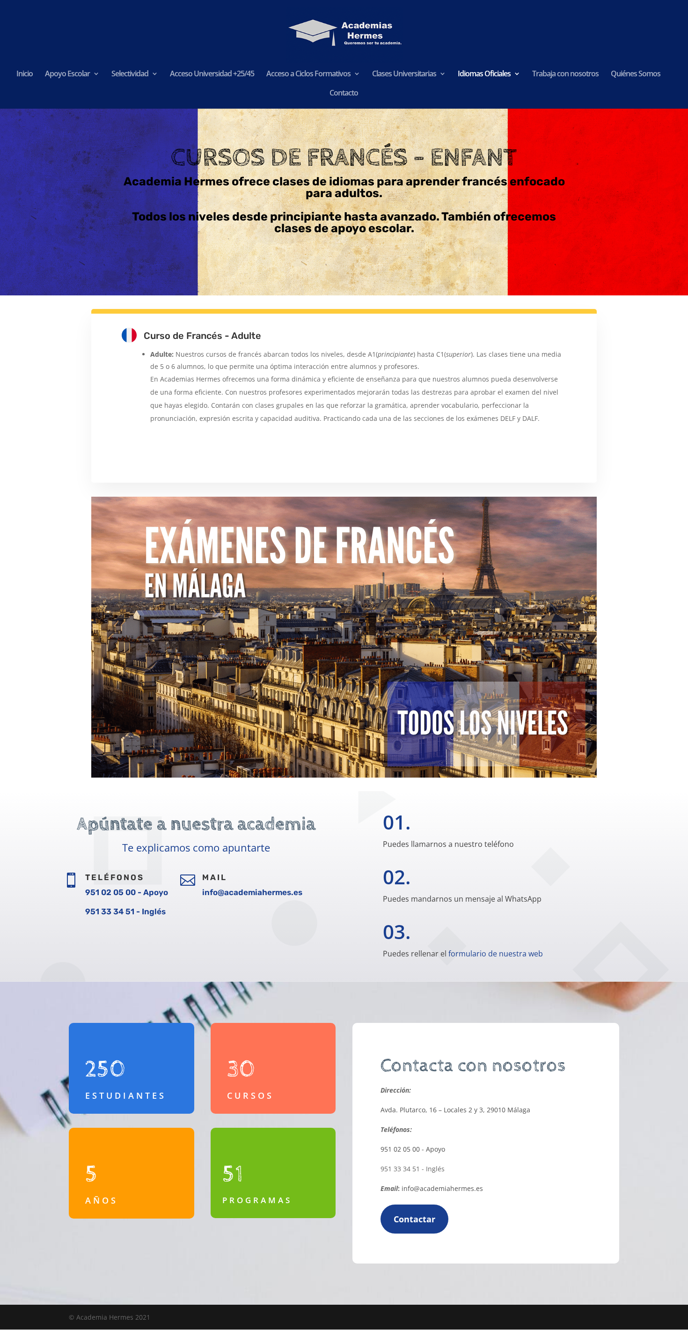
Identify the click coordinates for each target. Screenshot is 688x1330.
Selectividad (129, 74)
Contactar (414, 1219)
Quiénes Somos (635, 74)
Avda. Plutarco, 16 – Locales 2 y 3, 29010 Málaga (455, 1109)
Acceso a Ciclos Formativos (308, 74)
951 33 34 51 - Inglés (125, 911)
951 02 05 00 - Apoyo (126, 892)
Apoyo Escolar (67, 74)
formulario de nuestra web (495, 953)
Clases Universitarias (404, 74)
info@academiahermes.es (252, 892)
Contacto (343, 93)
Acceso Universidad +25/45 (212, 74)
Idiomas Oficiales (484, 74)
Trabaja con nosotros (565, 74)
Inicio (24, 74)
